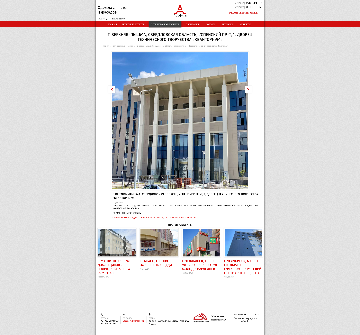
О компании (192, 24)
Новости (210, 24)
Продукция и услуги (133, 24)
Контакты (245, 24)
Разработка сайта (240, 319)
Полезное (227, 24)
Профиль (180, 15)
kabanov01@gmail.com (134, 321)
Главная (112, 24)
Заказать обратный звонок (243, 13)
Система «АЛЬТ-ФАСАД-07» (154, 217)
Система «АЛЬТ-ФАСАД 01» (183, 217)
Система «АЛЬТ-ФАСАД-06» (125, 217)
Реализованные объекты (165, 24)
